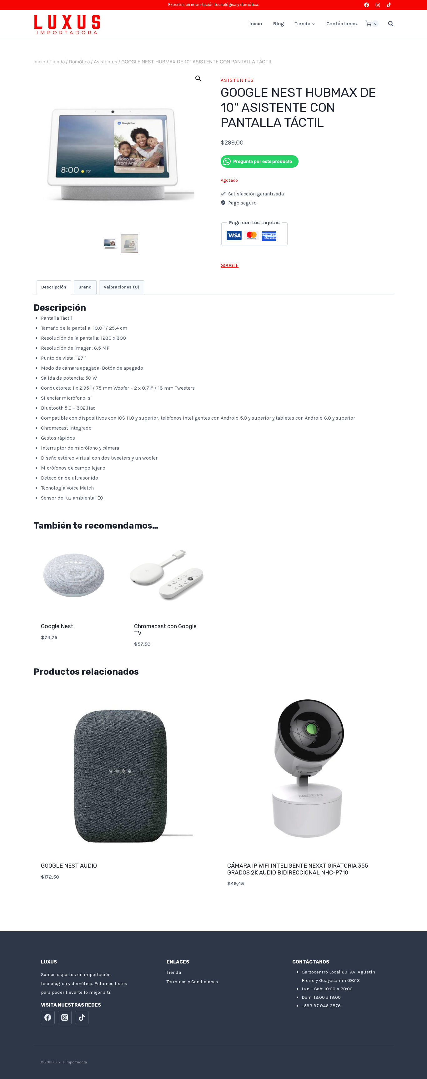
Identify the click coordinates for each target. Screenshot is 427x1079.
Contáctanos (341, 24)
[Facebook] (367, 5)
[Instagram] (378, 5)
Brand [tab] (85, 287)
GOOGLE (230, 265)
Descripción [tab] (53, 287)
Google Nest (57, 626)
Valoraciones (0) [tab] (121, 287)
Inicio (255, 24)
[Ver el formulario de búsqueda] (388, 24)
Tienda (174, 972)
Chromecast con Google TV (165, 630)
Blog (278, 24)
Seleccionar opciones (74, 658)
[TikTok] (389, 5)
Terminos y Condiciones (192, 981)
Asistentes (237, 80)
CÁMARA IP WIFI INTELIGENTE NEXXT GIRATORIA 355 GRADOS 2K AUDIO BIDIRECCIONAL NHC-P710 (297, 869)
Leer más (120, 897)
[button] (198, 78)
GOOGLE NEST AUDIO (69, 865)
